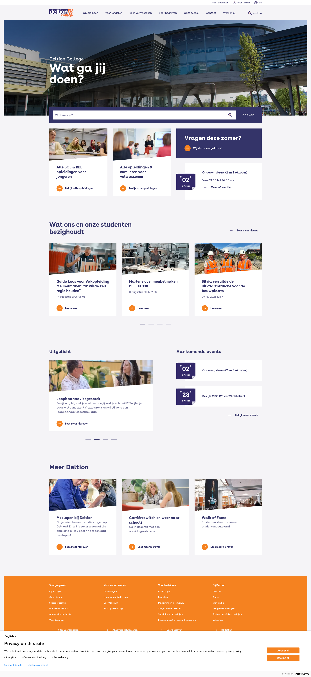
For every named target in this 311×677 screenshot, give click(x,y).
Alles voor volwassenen (125, 630)
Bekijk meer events (246, 415)
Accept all (283, 650)
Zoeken (248, 115)
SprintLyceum (111, 603)
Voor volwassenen (140, 13)
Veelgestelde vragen (224, 608)
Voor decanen (56, 620)
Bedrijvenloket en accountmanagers (177, 620)
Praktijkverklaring (113, 608)
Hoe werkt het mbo (59, 608)
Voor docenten (220, 2)
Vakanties (218, 620)
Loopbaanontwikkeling (116, 597)
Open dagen (55, 597)
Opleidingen (90, 13)
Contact (211, 13)
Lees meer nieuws (247, 230)
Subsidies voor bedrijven (170, 614)
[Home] (61, 13)
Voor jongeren (113, 13)
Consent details (13, 665)
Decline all (283, 657)
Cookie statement (38, 665)
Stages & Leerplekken (169, 608)
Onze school (191, 13)
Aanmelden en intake (60, 614)
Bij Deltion (226, 630)
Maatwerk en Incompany (171, 603)
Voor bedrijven (168, 13)
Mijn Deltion (244, 2)
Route (216, 597)
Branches (163, 597)
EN (260, 2)
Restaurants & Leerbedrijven (227, 614)
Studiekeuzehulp (58, 603)
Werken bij (229, 13)
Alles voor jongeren (68, 630)
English (9, 636)
